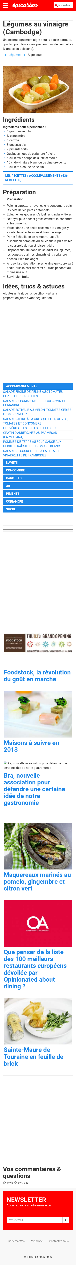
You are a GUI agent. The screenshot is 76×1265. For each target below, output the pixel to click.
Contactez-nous (59, 1241)
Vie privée (37, 1241)
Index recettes (16, 1241)
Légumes (15, 55)
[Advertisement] (38, 341)
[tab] (38, 386)
